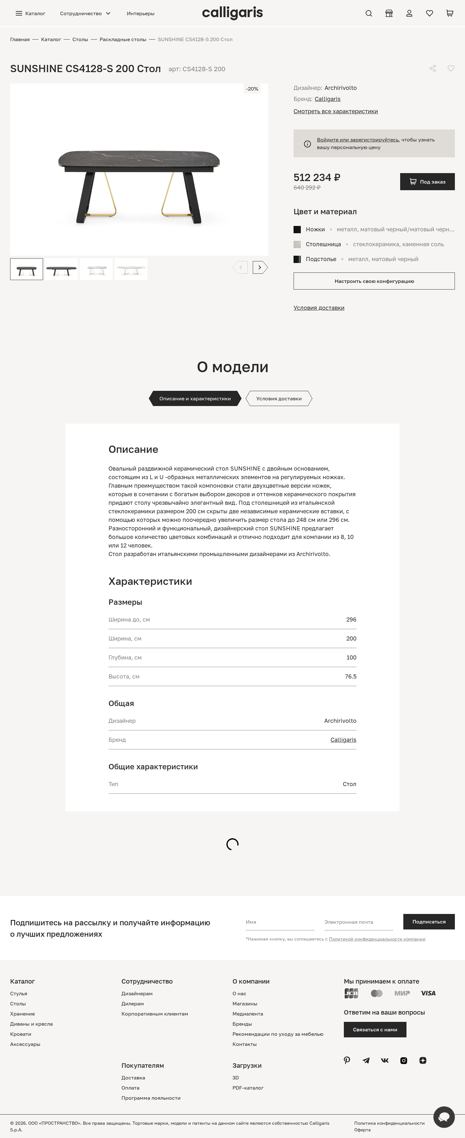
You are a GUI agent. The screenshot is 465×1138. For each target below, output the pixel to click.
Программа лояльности (151, 1098)
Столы (80, 39)
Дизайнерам (137, 993)
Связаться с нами (375, 1029)
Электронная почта (349, 922)
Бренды (242, 1024)
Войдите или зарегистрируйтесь (358, 139)
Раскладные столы (123, 39)
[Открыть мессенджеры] (444, 1117)
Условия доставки (319, 307)
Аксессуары (25, 1044)
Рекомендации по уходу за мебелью (277, 1034)
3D (235, 1077)
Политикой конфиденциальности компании (377, 938)
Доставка (133, 1077)
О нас (239, 993)
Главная (20, 39)
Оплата (130, 1088)
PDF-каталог (248, 1088)
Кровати (20, 1034)
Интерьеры (141, 13)
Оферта (362, 1129)
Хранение (22, 1013)
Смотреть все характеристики (336, 111)
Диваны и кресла (31, 1024)
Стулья (18, 993)
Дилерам (132, 1003)
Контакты (244, 1044)
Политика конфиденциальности (389, 1123)
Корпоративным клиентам (154, 1013)
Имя (251, 922)
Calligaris (343, 739)
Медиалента (247, 1013)
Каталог (51, 39)
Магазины (244, 1003)
